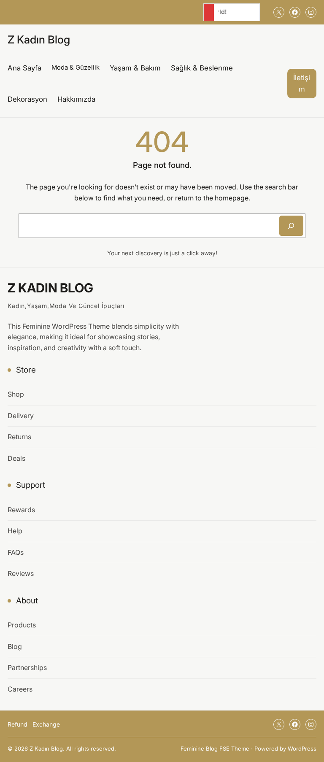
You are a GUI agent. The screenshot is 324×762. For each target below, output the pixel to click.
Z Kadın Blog (39, 39)
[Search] (291, 226)
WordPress (302, 748)
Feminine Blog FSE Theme (215, 748)
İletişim (301, 83)
